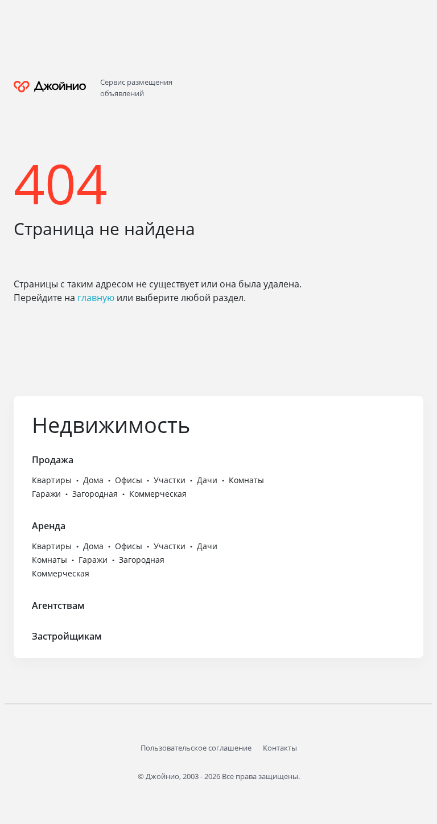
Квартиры (52, 480)
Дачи (207, 480)
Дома (93, 480)
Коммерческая (158, 493)
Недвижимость (111, 424)
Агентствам (58, 605)
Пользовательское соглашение (196, 748)
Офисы (128, 480)
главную (95, 297)
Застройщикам (67, 636)
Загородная (95, 493)
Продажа (52, 460)
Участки (169, 480)
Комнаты (246, 480)
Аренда (48, 526)
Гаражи (46, 493)
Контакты (280, 748)
